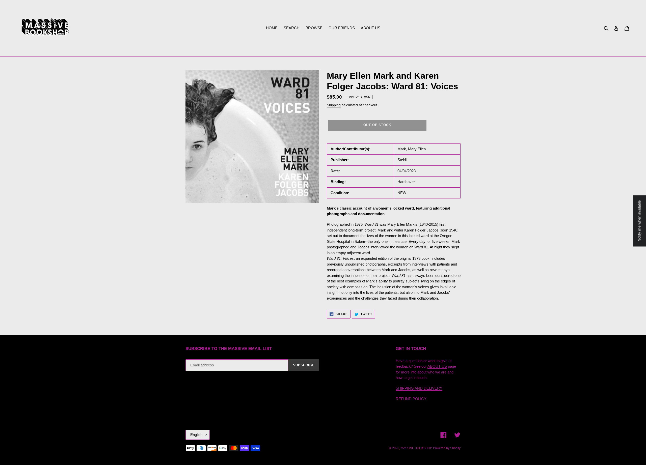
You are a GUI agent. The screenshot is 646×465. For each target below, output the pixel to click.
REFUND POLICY (411, 399)
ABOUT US (437, 366)
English (196, 434)
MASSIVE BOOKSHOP (416, 448)
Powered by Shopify (447, 448)
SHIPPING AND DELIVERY (419, 388)
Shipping (334, 105)
